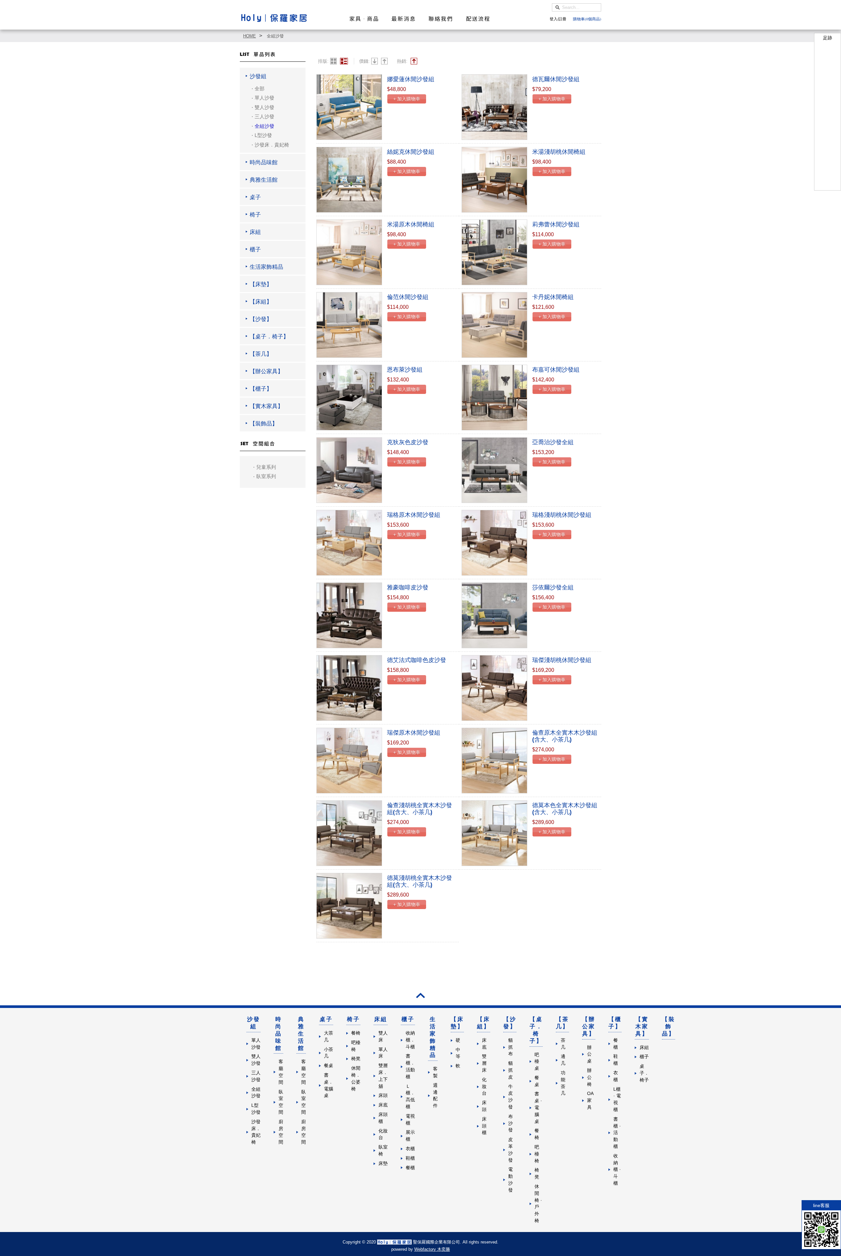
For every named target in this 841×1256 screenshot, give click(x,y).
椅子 (353, 1019)
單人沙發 (264, 98)
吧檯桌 (536, 1061)
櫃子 (408, 1019)
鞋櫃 (410, 1158)
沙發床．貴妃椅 (272, 145)
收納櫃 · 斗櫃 (617, 1169)
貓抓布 (510, 1047)
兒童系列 (266, 467)
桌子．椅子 (644, 1073)
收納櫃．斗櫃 (410, 1040)
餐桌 (328, 1065)
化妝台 (484, 1086)
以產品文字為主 (344, 61)
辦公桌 (589, 1054)
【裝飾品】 (668, 1026)
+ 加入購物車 (406, 99)
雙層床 (484, 1063)
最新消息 (403, 19)
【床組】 (483, 1023)
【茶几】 (562, 1023)
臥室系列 (266, 476)
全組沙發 (275, 36)
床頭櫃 (484, 1126)
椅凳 (355, 1058)
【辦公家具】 (588, 1026)
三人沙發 (264, 116)
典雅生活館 (301, 1033)
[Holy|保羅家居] (274, 18)
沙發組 (253, 1023)
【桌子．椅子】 (536, 1030)
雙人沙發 (264, 107)
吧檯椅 (536, 1154)
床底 (383, 1105)
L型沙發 (263, 135)
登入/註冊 (558, 18)
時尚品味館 (278, 1033)
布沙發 (510, 1123)
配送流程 (477, 19)
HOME (249, 36)
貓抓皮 (510, 1070)
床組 (380, 1019)
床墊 (383, 1163)
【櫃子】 (615, 1023)
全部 (259, 88)
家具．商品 (364, 19)
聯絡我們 (440, 19)
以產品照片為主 (333, 61)
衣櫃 (410, 1148)
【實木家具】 (641, 1026)
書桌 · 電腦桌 (538, 1107)
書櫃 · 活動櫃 (617, 1133)
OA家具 (590, 1100)
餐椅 (355, 1033)
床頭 (383, 1095)
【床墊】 (457, 1023)
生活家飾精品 (433, 1037)
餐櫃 (410, 1167)
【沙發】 (509, 1023)
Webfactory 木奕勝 (432, 1249)
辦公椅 (589, 1077)
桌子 (326, 1019)
